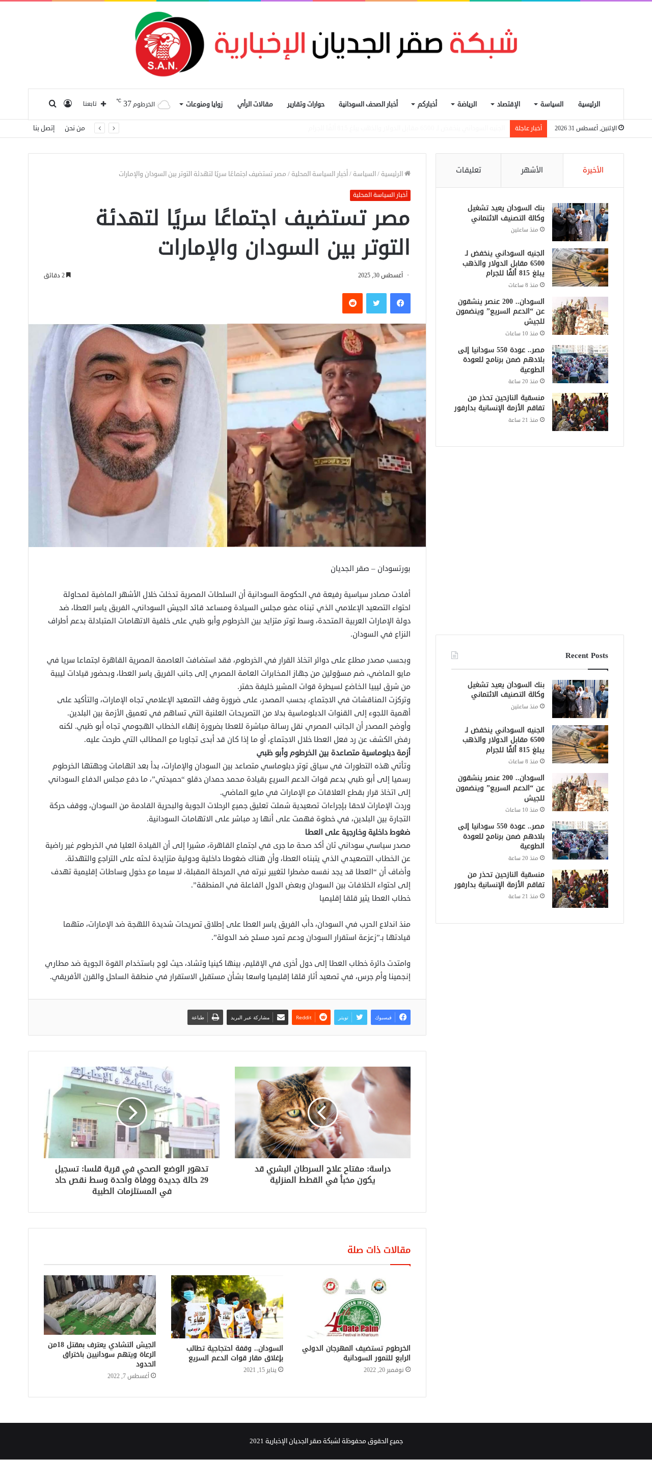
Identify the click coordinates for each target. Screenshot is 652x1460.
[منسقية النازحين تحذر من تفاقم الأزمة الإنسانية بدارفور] (580, 412)
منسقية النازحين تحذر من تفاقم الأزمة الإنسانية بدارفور (499, 403)
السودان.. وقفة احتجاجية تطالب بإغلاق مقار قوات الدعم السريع (234, 1353)
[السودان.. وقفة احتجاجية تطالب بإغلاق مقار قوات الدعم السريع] (227, 1306)
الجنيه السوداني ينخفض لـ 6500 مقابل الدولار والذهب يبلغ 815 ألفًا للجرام (504, 263)
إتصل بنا (44, 128)
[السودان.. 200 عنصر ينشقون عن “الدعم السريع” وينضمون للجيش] (580, 316)
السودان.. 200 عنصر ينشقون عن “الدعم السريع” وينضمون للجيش (418, 128)
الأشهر (532, 170)
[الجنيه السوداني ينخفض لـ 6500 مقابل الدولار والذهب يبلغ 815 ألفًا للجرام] (580, 267)
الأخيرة (593, 170)
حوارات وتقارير (305, 104)
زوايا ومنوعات (204, 104)
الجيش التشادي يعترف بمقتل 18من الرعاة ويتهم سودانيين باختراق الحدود (102, 1354)
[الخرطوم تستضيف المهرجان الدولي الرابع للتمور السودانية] (354, 1306)
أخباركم (427, 104)
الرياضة (467, 104)
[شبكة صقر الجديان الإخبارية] (326, 45)
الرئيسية (589, 104)
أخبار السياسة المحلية (319, 174)
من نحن (75, 128)
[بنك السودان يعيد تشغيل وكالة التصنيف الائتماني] (580, 222)
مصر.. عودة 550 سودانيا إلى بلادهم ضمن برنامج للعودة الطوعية (501, 360)
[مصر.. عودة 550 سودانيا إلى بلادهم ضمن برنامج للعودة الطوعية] (580, 364)
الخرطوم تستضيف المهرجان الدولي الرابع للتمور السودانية (356, 1353)
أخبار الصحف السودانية (368, 104)
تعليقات (468, 170)
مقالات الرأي (255, 104)
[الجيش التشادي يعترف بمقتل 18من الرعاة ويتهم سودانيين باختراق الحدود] (100, 1305)
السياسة (551, 104)
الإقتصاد (508, 104)
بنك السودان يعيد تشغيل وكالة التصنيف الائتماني (506, 213)
